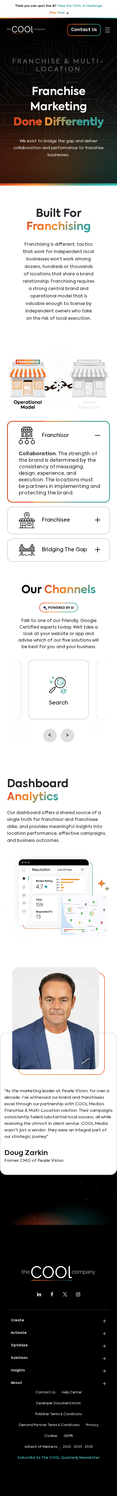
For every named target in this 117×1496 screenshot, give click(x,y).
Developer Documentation (58, 1403)
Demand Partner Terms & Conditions (49, 1425)
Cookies (50, 1436)
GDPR (68, 1436)
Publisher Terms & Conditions (58, 1414)
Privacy (92, 1425)
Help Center (72, 1392)
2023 (78, 1447)
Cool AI (15, 50)
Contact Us (45, 1392)
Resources (18, 98)
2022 (67, 1447)
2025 (89, 1447)
